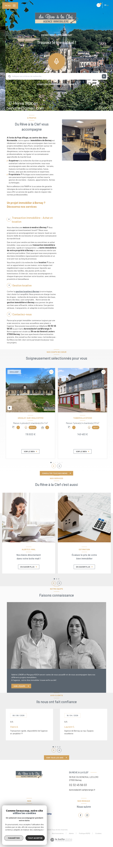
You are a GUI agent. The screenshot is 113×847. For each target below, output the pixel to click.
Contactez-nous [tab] (22, 314)
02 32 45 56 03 (78, 785)
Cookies (98, 833)
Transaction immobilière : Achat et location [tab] (32, 219)
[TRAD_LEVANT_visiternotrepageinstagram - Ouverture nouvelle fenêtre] (87, 815)
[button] (59, 466)
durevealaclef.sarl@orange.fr (82, 789)
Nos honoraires (58, 833)
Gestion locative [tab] (22, 285)
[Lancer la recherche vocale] (56, 61)
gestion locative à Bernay (27, 291)
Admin (71, 833)
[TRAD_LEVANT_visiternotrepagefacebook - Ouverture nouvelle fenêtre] (80, 815)
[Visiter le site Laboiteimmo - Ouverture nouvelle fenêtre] (61, 839)
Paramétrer (14, 838)
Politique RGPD (84, 833)
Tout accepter (35, 838)
